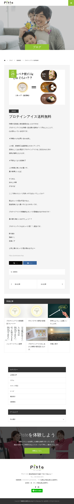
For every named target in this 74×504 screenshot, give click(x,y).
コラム (12, 380)
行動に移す (54, 344)
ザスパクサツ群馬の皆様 (36, 321)
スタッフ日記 (14, 385)
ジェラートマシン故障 (14, 344)
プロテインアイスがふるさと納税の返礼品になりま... (36, 346)
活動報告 (13, 111)
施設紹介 (13, 396)
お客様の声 (13, 375)
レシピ (12, 391)
